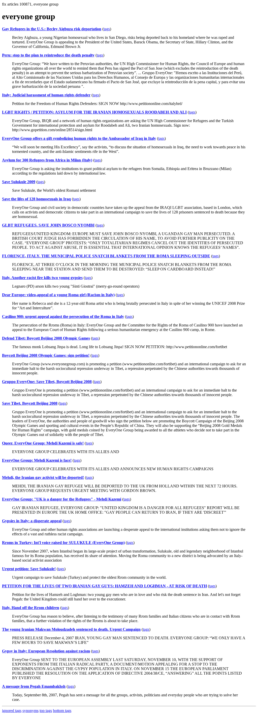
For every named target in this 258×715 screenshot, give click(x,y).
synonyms (30, 710)
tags (107, 29)
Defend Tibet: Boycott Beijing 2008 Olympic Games (46, 338)
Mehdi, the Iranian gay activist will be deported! (43, 477)
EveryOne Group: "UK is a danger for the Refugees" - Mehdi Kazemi (61, 499)
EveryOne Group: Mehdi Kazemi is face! (37, 460)
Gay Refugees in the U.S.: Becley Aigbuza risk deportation (51, 29)
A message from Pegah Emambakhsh (34, 686)
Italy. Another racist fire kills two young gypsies (42, 278)
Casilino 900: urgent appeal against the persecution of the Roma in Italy (63, 316)
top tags (46, 710)
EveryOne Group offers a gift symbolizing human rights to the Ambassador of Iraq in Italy (79, 138)
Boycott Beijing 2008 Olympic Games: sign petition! (45, 355)
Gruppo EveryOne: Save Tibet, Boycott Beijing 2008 (47, 381)
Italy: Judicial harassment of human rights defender (46, 95)
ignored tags (11, 710)
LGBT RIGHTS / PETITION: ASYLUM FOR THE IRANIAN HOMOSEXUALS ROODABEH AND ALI (94, 112)
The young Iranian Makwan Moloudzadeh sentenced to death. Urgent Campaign (71, 629)
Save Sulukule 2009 (18, 182)
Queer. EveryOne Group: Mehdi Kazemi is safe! (43, 443)
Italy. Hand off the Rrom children (30, 608)
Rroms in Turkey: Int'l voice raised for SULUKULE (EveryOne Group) (63, 542)
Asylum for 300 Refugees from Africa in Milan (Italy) (47, 160)
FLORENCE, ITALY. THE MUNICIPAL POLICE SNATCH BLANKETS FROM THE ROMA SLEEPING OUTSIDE (106, 256)
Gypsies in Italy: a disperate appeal (31, 521)
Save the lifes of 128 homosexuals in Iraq (36, 199)
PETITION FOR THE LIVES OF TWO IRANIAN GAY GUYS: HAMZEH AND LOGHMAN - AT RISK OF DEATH (104, 586)
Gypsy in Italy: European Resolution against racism (46, 651)
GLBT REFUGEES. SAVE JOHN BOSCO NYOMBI (48, 225)
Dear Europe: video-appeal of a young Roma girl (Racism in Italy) (58, 295)
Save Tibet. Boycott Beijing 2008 (29, 403)
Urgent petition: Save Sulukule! (29, 569)
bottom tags (62, 710)
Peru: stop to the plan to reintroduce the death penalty (48, 55)
